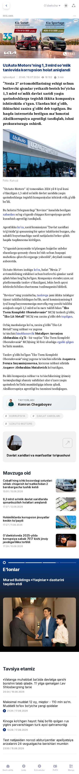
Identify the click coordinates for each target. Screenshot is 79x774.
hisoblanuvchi (25, 333)
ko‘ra (20, 227)
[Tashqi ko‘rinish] (66, 5)
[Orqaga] (6, 5)
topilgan (66, 316)
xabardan (9, 214)
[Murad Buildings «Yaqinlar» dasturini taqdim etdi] (39, 613)
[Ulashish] (73, 5)
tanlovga (42, 295)
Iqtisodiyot (9, 77)
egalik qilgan (65, 342)
